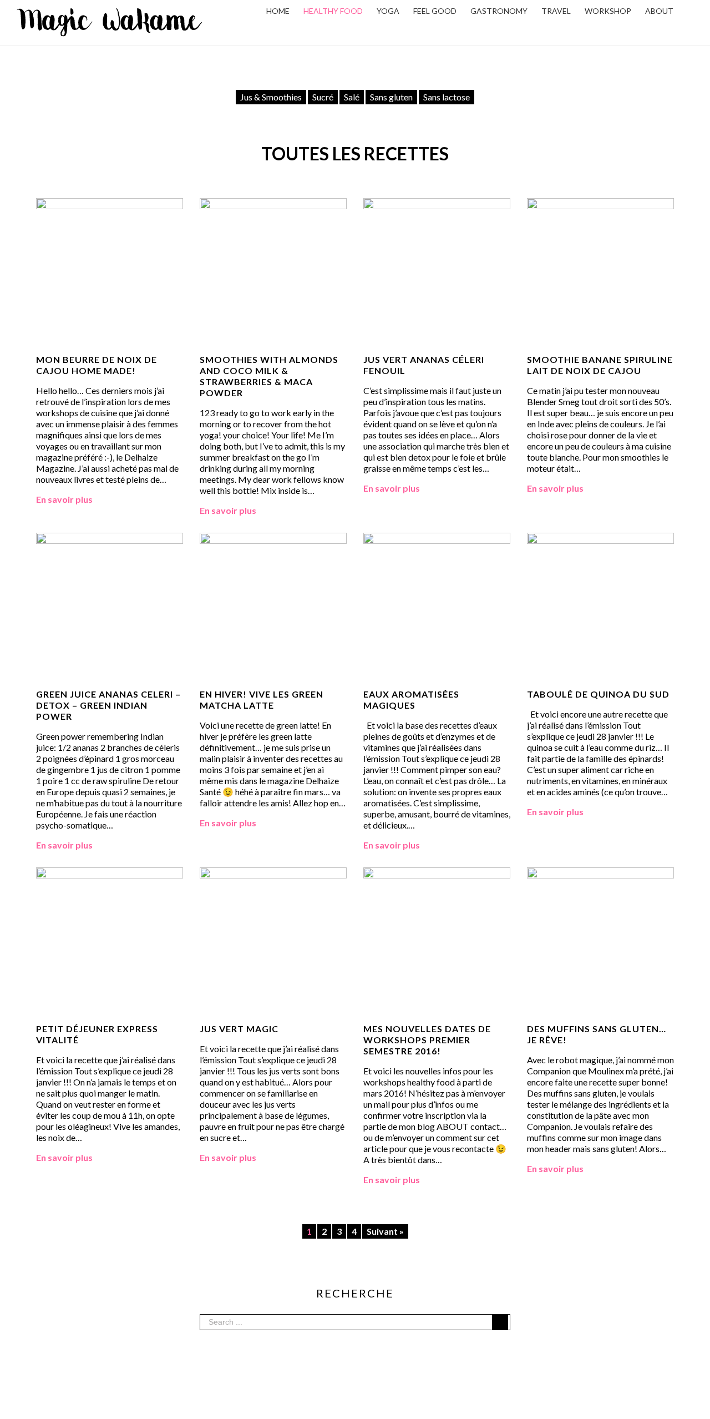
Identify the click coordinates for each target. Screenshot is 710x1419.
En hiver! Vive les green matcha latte (261, 699)
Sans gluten (391, 97)
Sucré (322, 97)
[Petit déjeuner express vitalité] (109, 872)
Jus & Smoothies (271, 97)
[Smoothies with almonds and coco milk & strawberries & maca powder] (273, 203)
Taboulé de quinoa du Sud (598, 694)
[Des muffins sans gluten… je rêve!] (600, 872)
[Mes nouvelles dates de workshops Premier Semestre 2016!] (436, 872)
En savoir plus (64, 499)
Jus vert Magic (239, 1028)
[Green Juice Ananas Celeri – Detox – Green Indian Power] (109, 538)
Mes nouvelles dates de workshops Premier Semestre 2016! (427, 1039)
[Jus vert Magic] (273, 872)
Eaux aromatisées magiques (411, 699)
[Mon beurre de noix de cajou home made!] (109, 203)
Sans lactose (446, 97)
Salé (351, 97)
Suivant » (385, 1231)
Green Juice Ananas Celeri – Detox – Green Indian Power (108, 705)
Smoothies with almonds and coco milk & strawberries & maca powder (269, 376)
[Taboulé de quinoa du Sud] (600, 538)
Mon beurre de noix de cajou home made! (96, 365)
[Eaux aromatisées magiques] (436, 538)
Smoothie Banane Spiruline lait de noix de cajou (600, 365)
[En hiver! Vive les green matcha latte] (273, 538)
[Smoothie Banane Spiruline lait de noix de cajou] (600, 203)
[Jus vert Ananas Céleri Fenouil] (436, 203)
